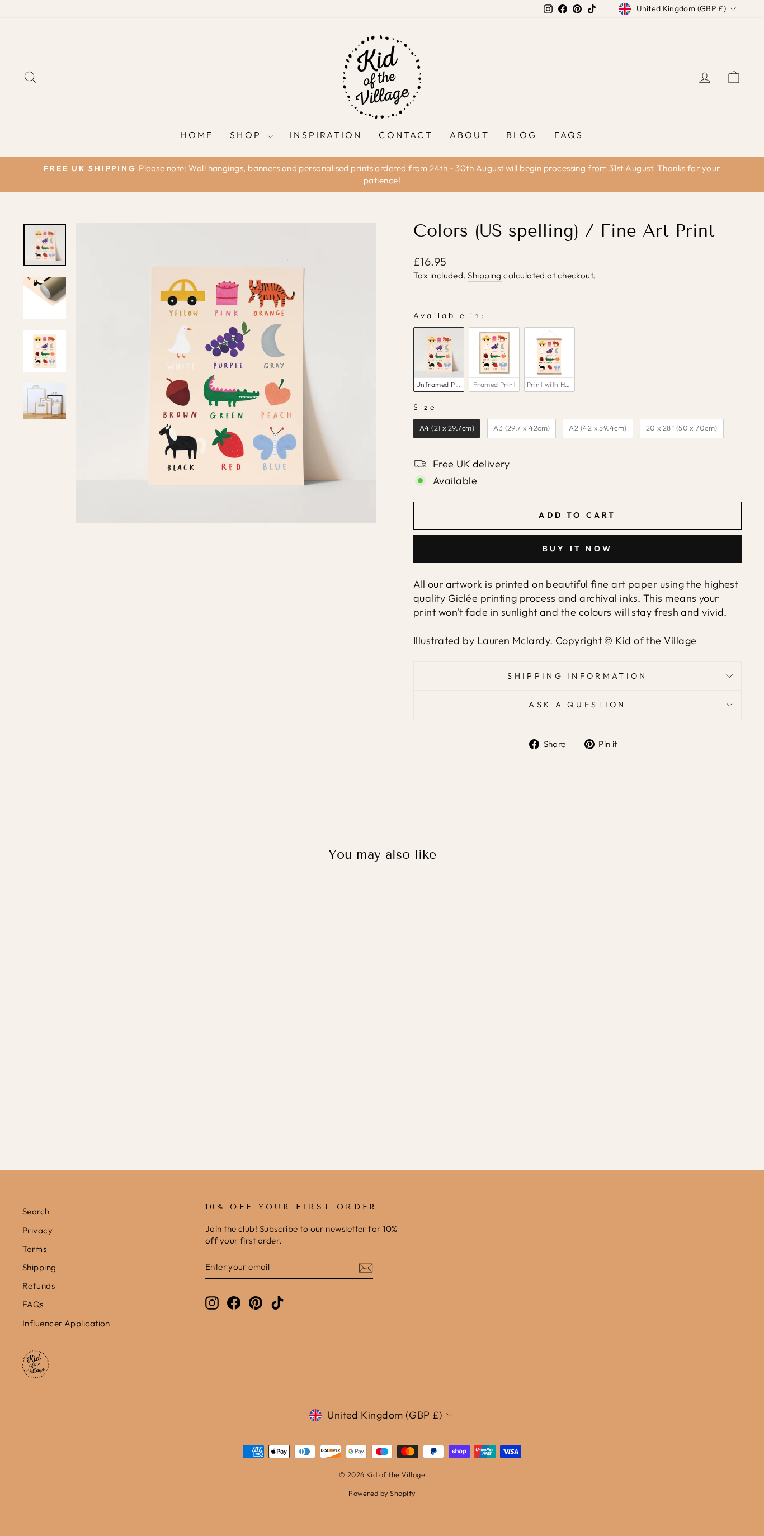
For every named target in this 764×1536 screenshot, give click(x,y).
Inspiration (326, 134)
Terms (34, 1249)
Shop (247, 134)
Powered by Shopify (381, 1492)
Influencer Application (66, 1323)
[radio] (438, 359)
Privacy (37, 1230)
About (469, 134)
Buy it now (577, 548)
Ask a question (577, 705)
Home (196, 134)
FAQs (569, 134)
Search (36, 1211)
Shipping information (577, 676)
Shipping (485, 275)
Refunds (38, 1285)
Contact (405, 134)
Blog (521, 134)
